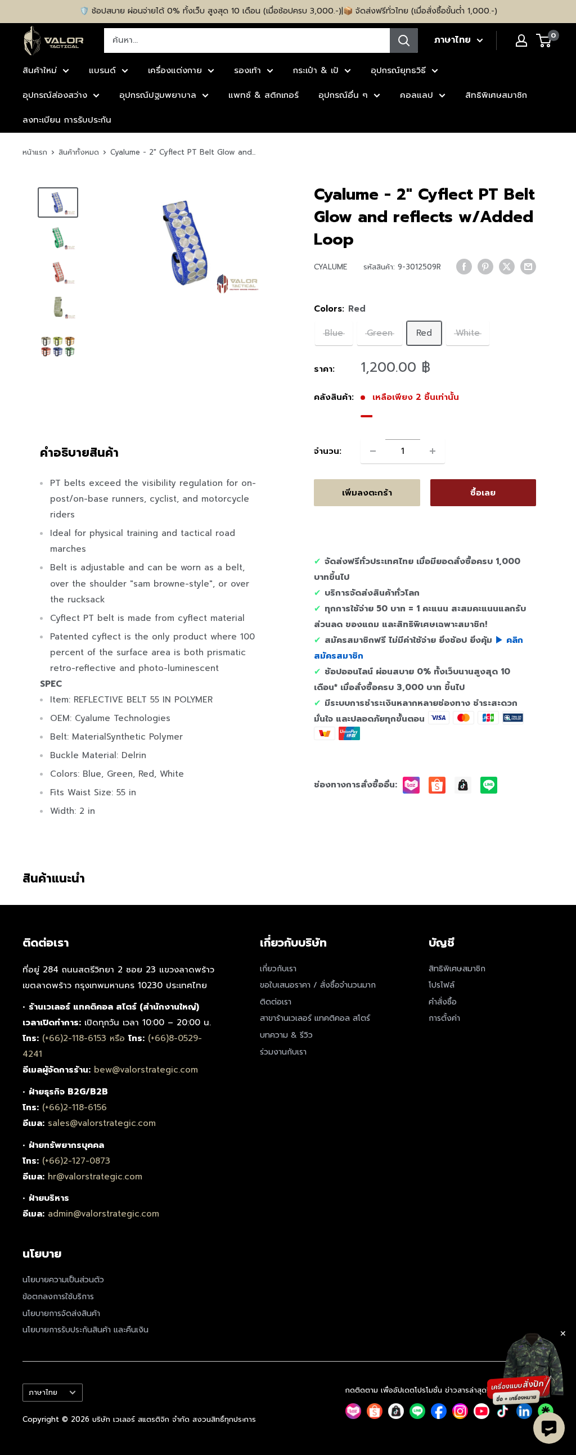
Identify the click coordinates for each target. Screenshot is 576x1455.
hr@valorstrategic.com (95, 1176)
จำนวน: (327, 451)
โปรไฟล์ (441, 985)
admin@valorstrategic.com (103, 1214)
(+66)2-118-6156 (74, 1107)
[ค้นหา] (404, 40)
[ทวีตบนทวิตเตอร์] (507, 266)
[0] (544, 40)
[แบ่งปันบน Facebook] (464, 266)
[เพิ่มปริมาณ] (432, 451)
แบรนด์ (102, 70)
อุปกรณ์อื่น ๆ (343, 95)
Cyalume (330, 267)
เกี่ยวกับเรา (278, 969)
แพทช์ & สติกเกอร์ (263, 95)
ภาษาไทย (43, 1392)
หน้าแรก (34, 152)
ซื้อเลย (483, 492)
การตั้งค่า (444, 1018)
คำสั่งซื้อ (443, 1002)
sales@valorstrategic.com (102, 1123)
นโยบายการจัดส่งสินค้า (61, 1313)
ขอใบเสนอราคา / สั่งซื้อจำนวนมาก (318, 985)
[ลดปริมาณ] (373, 451)
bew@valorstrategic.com (146, 1070)
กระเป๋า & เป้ (316, 70)
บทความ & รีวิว (286, 1035)
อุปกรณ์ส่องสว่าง (54, 95)
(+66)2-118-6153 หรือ (85, 1038)
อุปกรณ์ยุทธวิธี (398, 70)
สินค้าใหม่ (39, 70)
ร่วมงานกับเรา (283, 1052)
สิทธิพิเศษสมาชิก (496, 95)
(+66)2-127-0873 (76, 1161)
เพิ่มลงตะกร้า (367, 492)
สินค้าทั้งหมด (78, 152)
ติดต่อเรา (275, 1002)
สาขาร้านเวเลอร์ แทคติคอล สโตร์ (315, 1018)
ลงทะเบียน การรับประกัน (66, 120)
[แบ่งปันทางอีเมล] (528, 266)
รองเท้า (247, 70)
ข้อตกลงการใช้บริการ (58, 1297)
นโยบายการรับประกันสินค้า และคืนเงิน (85, 1330)
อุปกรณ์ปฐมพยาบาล (157, 95)
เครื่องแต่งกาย (175, 70)
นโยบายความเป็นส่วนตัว (63, 1280)
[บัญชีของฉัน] (521, 40)
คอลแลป (416, 95)
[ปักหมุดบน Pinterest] (485, 266)
